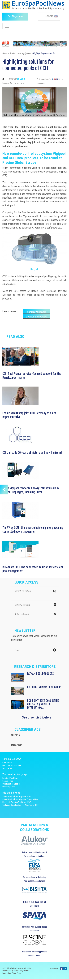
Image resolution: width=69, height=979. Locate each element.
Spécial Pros (7, 781)
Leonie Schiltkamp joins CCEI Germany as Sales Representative (29, 415)
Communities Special (11, 784)
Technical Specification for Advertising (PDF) (20, 805)
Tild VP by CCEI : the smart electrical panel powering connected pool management (32, 529)
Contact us (7, 762)
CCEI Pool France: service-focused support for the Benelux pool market (31, 375)
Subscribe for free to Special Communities (20, 799)
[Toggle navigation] (6, 26)
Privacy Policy (16, 973)
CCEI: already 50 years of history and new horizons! (32, 452)
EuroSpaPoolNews (10, 778)
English (50, 16)
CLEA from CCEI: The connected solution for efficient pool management (32, 569)
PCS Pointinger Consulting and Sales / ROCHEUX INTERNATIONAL (43, 704)
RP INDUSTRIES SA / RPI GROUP (44, 687)
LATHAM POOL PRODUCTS (40, 673)
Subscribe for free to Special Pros (16, 796)
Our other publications (11, 765)
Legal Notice (6, 973)
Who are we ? (7, 768)
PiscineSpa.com (9, 786)
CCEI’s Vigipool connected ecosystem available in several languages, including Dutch (30, 490)
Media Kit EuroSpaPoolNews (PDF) (16, 802)
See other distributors (36, 717)
